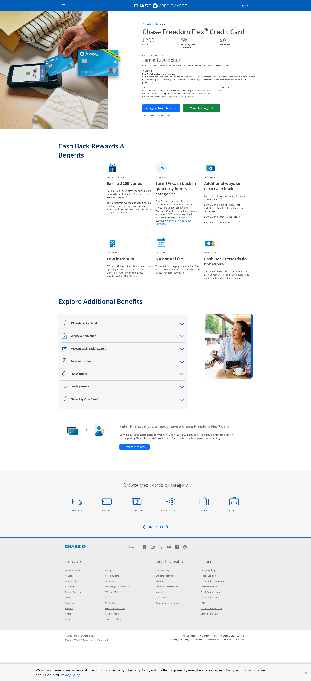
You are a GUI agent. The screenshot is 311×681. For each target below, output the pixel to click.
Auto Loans (161, 597)
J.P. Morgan (203, 635)
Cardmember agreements (213, 581)
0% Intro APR (111, 592)
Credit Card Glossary (210, 592)
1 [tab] (150, 527)
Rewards (69, 608)
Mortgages (161, 592)
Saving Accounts (163, 581)
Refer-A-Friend (112, 613)
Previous (143, 527)
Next (167, 527)
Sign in (246, 5)
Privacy (174, 639)
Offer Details (148, 115)
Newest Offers (72, 581)
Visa (107, 597)
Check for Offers (113, 619)
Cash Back (137, 510)
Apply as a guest (206, 109)
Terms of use (198, 639)
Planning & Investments (167, 602)
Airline (68, 613)
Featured (77, 510)
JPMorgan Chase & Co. (223, 635)
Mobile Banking (208, 575)
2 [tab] (156, 527)
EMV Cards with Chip (115, 608)
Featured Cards (72, 570)
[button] (306, 672)
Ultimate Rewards (210, 597)
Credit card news (209, 586)
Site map (227, 639)
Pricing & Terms (164, 115)
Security (185, 639)
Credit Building (112, 575)
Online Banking (208, 570)
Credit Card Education (211, 608)
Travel (205, 510)
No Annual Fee (112, 581)
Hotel (67, 619)
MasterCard (110, 602)
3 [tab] (161, 527)
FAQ (203, 602)
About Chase (189, 635)
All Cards (107, 510)
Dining (108, 570)
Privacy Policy (70, 675)
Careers (240, 635)
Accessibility (213, 639)
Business (234, 510)
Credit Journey (162, 570)
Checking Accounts (165, 575)
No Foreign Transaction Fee (118, 586)
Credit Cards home (154, 24)
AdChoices (239, 639)
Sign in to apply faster (164, 109)
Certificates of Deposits (167, 586)
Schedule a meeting (210, 613)
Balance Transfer (170, 510)
